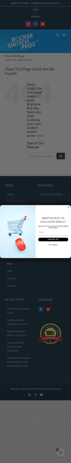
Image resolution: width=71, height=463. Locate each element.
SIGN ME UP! (53, 239)
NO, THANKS (53, 245)
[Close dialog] (69, 207)
